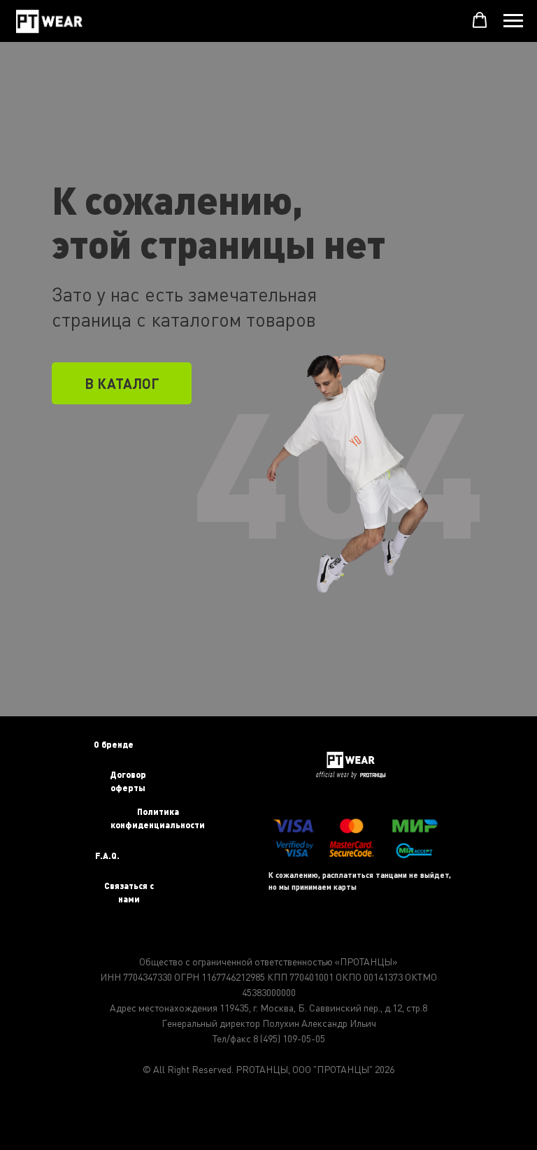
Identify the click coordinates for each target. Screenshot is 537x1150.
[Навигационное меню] (513, 21)
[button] (479, 20)
